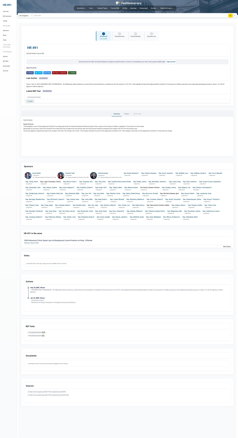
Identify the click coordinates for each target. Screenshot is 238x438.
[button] (234, 15)
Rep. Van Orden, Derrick (67, 211)
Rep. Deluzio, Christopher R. (202, 187)
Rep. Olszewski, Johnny (192, 211)
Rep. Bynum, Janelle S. (120, 217)
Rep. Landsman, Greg (204, 193)
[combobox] (25, 15)
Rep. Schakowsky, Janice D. (35, 193)
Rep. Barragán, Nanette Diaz (35, 199)
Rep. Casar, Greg (175, 182)
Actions (5, 56)
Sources (5, 71)
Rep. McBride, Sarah (137, 217)
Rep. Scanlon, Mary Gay (55, 193)
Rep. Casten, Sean (73, 199)
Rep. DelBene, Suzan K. (198, 173)
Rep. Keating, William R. (135, 211)
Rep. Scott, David (101, 211)
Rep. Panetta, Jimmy (169, 187)
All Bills (124, 8)
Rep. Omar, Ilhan (50, 211)
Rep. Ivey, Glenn (99, 193)
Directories (80, 8)
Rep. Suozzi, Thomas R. (212, 199)
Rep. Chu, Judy (93, 205)
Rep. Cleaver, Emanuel (148, 173)
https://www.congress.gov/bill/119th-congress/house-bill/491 (47, 392)
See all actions (43, 78)
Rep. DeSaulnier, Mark (190, 217)
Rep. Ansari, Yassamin (173, 199)
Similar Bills (6, 26)
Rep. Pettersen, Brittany (53, 217)
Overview (6, 11)
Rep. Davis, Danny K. (190, 182)
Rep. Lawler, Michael (117, 199)
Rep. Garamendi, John (33, 187)
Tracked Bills (115, 8)
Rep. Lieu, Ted (86, 193)
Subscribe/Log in (166, 8)
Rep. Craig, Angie (47, 205)
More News (227, 246)
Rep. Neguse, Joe (184, 187)
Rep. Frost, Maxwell (215, 173)
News (4, 35)
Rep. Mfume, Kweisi (131, 187)
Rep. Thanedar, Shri (86, 182)
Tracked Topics (102, 8)
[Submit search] (230, 15)
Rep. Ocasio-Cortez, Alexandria (210, 182)
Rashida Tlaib (70, 173)
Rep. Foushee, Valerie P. (155, 199)
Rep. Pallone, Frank (32, 205)
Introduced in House (34, 97)
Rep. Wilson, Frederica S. (171, 217)
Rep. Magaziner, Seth (174, 211)
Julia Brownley (103, 173)
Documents (6, 66)
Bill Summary (7, 16)
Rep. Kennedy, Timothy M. (34, 211)
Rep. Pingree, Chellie (195, 205)
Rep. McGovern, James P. (55, 199)
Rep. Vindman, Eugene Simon (155, 211)
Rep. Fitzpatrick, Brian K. (86, 217)
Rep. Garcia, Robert (187, 193)
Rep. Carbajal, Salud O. (62, 205)
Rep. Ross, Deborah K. (116, 211)
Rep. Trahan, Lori (124, 205)
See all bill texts (47, 91)
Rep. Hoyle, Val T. (101, 187)
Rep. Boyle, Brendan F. (131, 173)
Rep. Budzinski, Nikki (72, 193)
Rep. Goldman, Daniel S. (85, 187)
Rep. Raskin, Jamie (139, 182)
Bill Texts (5, 61)
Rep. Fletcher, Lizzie (113, 193)
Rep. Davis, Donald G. (166, 173)
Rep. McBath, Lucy (182, 173)
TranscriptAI (143, 8)
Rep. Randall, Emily (79, 205)
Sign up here (171, 62)
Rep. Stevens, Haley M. (108, 205)
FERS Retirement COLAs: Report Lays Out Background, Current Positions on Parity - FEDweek (58, 240)
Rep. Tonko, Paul (210, 205)
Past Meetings (7, 51)
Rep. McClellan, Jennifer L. (158, 182)
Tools (91, 8)
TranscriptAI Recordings (7, 46)
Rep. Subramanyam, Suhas (192, 199)
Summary (117, 114)
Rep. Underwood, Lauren (211, 211)
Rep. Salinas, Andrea (50, 187)
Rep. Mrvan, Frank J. (70, 182)
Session (153, 8)
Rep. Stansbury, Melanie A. (135, 199)
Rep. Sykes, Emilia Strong (131, 193)
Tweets (5, 21)
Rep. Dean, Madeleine (153, 217)
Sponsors (6, 30)
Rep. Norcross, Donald (150, 193)
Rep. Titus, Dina (100, 182)
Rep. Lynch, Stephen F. (66, 187)
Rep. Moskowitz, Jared (85, 211)
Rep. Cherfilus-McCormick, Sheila (119, 182)
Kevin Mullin (37, 173)
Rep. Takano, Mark (115, 187)
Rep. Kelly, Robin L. (101, 199)
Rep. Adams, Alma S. (179, 205)
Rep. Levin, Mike (87, 199)
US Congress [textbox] (23, 16)
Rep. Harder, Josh (69, 217)
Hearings (133, 8)
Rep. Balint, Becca (138, 205)
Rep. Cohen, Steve (32, 182)
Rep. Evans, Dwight (103, 217)
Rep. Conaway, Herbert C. (34, 217)
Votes (5, 40)
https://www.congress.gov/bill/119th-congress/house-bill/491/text (49, 395)
